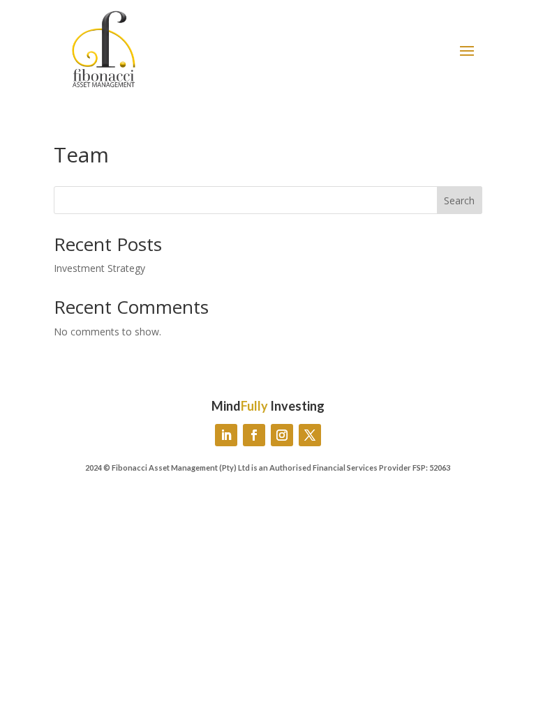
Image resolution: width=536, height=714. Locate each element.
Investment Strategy (99, 268)
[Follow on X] (310, 435)
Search (459, 200)
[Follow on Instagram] (282, 435)
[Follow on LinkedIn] (226, 435)
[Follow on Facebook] (254, 435)
